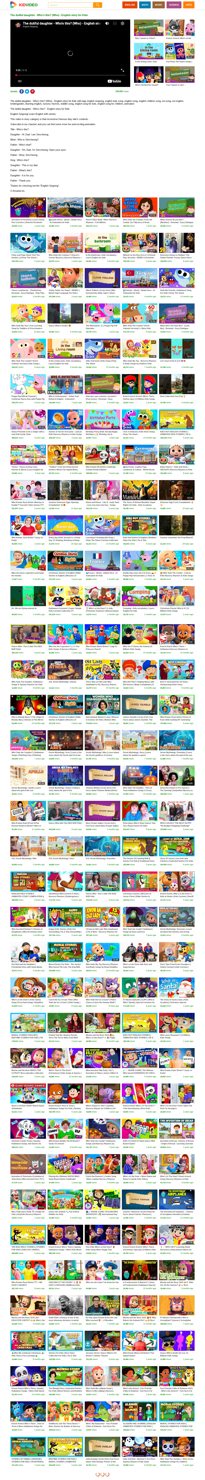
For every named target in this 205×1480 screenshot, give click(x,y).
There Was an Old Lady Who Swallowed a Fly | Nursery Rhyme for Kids (101, 684)
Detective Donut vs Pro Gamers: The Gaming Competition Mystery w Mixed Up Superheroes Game (176, 790)
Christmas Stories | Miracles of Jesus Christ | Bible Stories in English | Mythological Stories (137, 896)
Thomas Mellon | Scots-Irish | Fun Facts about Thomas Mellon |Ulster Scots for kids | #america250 (101, 790)
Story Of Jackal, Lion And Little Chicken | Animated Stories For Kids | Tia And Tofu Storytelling (176, 861)
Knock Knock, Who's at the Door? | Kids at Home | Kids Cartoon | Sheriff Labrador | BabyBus (176, 896)
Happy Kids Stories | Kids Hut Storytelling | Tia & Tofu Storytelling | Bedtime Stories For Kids (65, 932)
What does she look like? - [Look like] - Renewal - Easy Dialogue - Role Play (174, 328)
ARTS (189, 5)
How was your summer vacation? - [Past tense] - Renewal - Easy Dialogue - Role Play (101, 399)
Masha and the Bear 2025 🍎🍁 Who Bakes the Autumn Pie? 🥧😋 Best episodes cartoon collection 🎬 (139, 1320)
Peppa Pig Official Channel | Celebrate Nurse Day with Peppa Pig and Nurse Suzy (28, 399)
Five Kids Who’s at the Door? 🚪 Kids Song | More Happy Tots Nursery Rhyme (100, 1250)
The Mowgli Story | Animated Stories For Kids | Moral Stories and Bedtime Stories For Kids (65, 1391)
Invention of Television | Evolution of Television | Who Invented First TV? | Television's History (28, 1179)
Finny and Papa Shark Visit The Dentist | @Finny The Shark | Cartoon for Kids (26, 258)
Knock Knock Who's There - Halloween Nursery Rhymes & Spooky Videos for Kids (174, 649)
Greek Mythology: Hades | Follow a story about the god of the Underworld (64, 790)
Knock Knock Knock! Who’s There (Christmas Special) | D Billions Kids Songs (139, 1250)
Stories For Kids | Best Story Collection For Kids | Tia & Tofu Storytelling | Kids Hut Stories (62, 1356)
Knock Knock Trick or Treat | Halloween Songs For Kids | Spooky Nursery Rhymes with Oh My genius (65, 1108)
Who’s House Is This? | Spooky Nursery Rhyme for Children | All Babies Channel (100, 1108)
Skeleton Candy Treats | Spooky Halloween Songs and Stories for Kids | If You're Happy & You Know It (28, 1144)
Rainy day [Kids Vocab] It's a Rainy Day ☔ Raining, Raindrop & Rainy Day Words (64, 540)
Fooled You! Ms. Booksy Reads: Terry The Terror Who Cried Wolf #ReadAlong (63, 1038)
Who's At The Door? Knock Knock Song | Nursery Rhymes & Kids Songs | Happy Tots (175, 1179)
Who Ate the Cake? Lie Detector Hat (102, 1282)
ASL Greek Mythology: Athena (62, 682)
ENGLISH (130, 5)
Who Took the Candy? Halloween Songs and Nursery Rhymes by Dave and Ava (100, 1144)
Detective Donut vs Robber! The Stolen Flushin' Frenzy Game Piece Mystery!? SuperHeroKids (176, 258)
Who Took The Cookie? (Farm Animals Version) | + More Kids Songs (137, 328)
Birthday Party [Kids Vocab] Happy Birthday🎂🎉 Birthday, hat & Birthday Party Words (102, 434)
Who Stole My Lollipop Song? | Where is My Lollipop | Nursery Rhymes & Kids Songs (100, 1391)
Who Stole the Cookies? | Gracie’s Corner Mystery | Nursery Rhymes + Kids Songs (65, 258)
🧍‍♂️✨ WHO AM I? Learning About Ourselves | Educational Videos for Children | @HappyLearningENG (176, 1250)
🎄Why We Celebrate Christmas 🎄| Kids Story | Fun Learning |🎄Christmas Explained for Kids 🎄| (28, 1356)
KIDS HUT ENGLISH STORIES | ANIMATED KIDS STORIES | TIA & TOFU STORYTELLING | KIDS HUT (175, 434)
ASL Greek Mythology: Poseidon (100, 858)
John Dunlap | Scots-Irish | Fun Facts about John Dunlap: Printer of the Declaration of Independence (102, 1462)
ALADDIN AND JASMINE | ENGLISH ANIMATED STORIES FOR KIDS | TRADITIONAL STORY (139, 1426)
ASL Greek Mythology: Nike (24, 858)
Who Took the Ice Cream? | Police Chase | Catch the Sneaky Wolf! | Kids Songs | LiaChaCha (101, 1002)
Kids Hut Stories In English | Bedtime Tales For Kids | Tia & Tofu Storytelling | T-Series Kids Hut (139, 540)
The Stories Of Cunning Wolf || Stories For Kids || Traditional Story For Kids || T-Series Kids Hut (139, 861)
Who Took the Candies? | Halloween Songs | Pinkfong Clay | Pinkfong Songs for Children (28, 755)
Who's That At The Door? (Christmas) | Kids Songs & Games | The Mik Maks (65, 1073)
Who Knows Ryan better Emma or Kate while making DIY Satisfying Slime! (175, 720)
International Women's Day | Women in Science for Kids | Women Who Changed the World (102, 720)
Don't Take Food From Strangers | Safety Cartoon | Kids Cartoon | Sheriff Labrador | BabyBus (175, 967)
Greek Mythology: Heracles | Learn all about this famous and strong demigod (176, 932)
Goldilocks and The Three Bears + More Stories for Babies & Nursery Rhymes (64, 1426)
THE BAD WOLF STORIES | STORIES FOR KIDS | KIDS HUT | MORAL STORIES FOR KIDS (28, 1250)
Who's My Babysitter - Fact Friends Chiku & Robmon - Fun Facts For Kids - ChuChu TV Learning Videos (102, 1426)
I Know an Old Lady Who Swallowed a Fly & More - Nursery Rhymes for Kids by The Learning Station (102, 932)
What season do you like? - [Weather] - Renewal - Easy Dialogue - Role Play (176, 222)
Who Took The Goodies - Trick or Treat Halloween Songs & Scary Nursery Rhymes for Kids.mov (137, 790)
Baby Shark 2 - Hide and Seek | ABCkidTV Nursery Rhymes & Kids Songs (176, 470)
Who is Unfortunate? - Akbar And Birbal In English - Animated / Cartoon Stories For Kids (64, 399)
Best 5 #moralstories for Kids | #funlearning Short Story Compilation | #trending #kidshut (174, 684)
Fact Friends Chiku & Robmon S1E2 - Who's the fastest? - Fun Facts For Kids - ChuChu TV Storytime (176, 1391)
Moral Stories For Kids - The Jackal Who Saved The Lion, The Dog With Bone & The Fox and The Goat (65, 967)
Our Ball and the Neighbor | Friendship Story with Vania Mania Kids (27, 967)
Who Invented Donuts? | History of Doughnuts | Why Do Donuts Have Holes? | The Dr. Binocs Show (27, 932)
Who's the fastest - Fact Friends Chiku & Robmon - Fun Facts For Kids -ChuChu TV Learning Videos (138, 1391)
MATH (145, 5)
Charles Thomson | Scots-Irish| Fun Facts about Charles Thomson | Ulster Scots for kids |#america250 (139, 1214)
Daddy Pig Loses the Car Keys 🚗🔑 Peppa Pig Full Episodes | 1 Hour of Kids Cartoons (139, 576)
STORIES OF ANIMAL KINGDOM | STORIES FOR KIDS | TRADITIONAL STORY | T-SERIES (28, 1462)
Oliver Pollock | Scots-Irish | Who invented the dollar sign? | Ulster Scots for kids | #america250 (100, 293)
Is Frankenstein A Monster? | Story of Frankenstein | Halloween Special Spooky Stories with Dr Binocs (139, 1285)
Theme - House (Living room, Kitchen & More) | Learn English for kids (27, 470)
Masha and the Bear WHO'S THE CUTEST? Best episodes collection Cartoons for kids (27, 1073)
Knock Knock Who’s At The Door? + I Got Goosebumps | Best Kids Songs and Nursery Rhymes (139, 1108)
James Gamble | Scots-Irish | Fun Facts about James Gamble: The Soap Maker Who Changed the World (139, 720)
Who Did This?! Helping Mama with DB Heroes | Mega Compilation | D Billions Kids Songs (138, 684)
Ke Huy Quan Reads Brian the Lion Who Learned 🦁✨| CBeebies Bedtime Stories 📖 (101, 1320)
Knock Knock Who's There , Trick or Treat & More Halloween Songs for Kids (28, 1426)
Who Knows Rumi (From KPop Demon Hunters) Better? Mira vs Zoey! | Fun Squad (26, 826)
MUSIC (158, 5)
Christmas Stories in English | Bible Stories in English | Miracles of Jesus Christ (65, 576)
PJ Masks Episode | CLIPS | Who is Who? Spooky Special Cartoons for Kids (139, 1002)
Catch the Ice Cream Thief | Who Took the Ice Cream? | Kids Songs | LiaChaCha (64, 1002)
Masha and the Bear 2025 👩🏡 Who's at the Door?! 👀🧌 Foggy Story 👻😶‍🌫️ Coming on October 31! (102, 1038)
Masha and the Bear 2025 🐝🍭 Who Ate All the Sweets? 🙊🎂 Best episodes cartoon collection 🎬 (176, 1285)
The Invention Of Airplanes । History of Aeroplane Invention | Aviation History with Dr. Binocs (176, 1214)
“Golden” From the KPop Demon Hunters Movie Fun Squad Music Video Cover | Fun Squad (63, 470)
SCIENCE (174, 5)
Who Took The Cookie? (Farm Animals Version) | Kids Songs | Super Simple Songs (26, 364)
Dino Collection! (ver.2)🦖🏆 (173, 396)
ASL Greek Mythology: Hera (61, 858)
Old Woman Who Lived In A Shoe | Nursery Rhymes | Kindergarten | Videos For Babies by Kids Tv (64, 896)
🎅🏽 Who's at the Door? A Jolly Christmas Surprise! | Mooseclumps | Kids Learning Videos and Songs (102, 611)
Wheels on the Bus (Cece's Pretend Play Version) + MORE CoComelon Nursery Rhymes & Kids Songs (139, 258)
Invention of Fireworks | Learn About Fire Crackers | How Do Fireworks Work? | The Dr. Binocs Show (28, 222)
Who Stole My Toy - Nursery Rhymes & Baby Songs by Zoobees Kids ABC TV (139, 364)
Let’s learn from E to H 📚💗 (173, 361)
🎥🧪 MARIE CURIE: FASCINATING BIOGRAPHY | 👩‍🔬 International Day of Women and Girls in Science (102, 1214)
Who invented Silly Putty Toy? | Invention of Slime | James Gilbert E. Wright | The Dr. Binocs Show (102, 1073)
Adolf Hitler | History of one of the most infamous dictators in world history (64, 1320)
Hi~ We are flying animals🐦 (24, 608)
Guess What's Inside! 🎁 (60, 326)
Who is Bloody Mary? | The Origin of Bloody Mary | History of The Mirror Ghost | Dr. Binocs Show (28, 720)
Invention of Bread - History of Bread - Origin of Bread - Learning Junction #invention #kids (176, 1144)
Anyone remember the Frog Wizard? (176, 537)
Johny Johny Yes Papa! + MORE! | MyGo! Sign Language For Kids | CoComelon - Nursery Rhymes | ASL (65, 293)
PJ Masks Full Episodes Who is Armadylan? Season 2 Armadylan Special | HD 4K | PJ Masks (175, 1320)
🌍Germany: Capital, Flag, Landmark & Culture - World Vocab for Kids (138, 470)
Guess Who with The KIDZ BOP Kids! (65, 823)
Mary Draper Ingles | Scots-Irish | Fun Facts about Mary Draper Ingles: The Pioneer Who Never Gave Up (102, 826)
